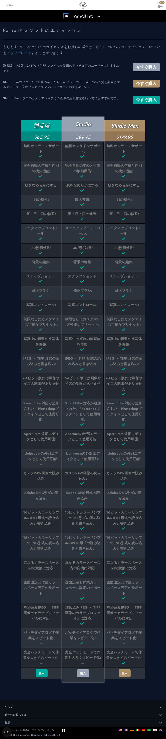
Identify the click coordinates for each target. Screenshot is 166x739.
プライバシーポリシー (44, 730)
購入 (42, 673)
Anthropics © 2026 (17, 730)
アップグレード (19, 52)
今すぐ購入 (146, 67)
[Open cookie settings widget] (7, 732)
